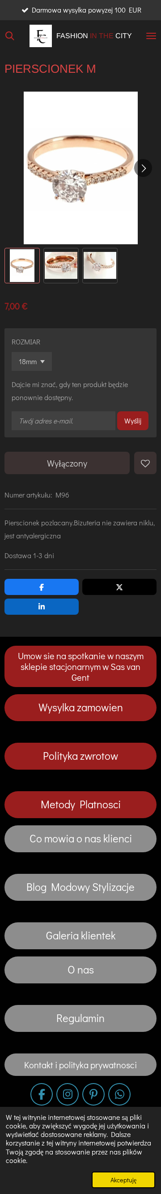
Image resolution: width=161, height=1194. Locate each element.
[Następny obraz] (143, 168)
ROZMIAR (26, 341)
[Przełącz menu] (151, 36)
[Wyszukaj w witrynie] (10, 36)
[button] (22, 265)
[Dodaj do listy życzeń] (145, 463)
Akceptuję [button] (123, 1180)
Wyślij (132, 420)
